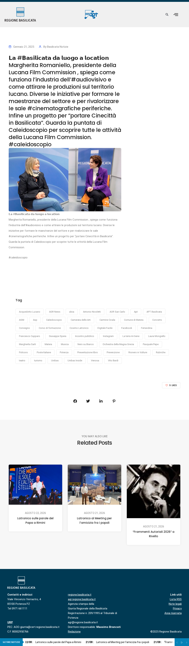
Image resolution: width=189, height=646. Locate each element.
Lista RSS (176, 599)
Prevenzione (113, 352)
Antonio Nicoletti (92, 311)
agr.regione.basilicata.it (82, 599)
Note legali (175, 604)
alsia (71, 311)
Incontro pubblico (84, 336)
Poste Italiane (44, 352)
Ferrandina (146, 328)
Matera (48, 344)
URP (10, 622)
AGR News (54, 311)
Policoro (23, 352)
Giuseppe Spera (57, 336)
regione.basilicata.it (79, 594)
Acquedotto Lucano (29, 311)
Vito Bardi (113, 360)
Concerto (157, 319)
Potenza (64, 352)
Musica (65, 344)
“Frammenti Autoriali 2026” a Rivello (153, 534)
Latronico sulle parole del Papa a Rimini (35, 520)
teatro (22, 360)
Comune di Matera (133, 319)
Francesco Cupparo (29, 336)
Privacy (177, 608)
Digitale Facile (104, 328)
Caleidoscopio (54, 319)
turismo (38, 360)
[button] (175, 14)
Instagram (108, 336)
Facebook (126, 328)
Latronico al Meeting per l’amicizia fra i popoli (94, 520)
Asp (35, 319)
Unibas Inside (75, 360)
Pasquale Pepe (151, 344)
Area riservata (173, 613)
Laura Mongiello (156, 336)
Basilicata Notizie (57, 46)
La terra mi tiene (131, 336)
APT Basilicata (154, 311)
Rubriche (160, 352)
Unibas (55, 360)
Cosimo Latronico (79, 328)
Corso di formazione (50, 328)
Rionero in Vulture (137, 352)
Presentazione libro (87, 352)
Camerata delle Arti (81, 319)
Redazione (74, 631)
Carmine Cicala (107, 319)
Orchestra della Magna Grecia (118, 344)
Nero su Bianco (86, 344)
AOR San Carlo (117, 311)
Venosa (95, 360)
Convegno (24, 328)
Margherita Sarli (27, 344)
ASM (21, 319)
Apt (136, 311)
